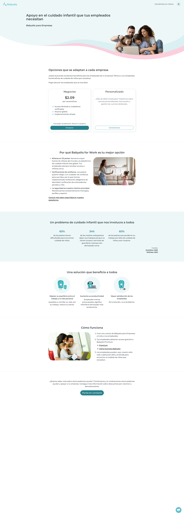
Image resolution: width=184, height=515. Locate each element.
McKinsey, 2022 (152, 252)
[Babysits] (10, 4)
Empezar (70, 128)
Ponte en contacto (92, 393)
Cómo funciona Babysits (109, 349)
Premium (103, 345)
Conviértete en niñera (164, 4)
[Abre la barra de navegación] (179, 4)
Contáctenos (114, 128)
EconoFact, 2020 (152, 250)
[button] (178, 510)
